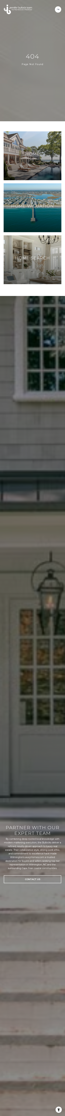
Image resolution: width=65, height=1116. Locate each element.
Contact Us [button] (32, 879)
